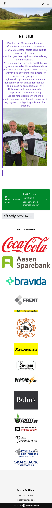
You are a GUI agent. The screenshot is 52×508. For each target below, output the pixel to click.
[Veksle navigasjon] (47, 4)
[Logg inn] (43, 4)
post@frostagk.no (26, 499)
